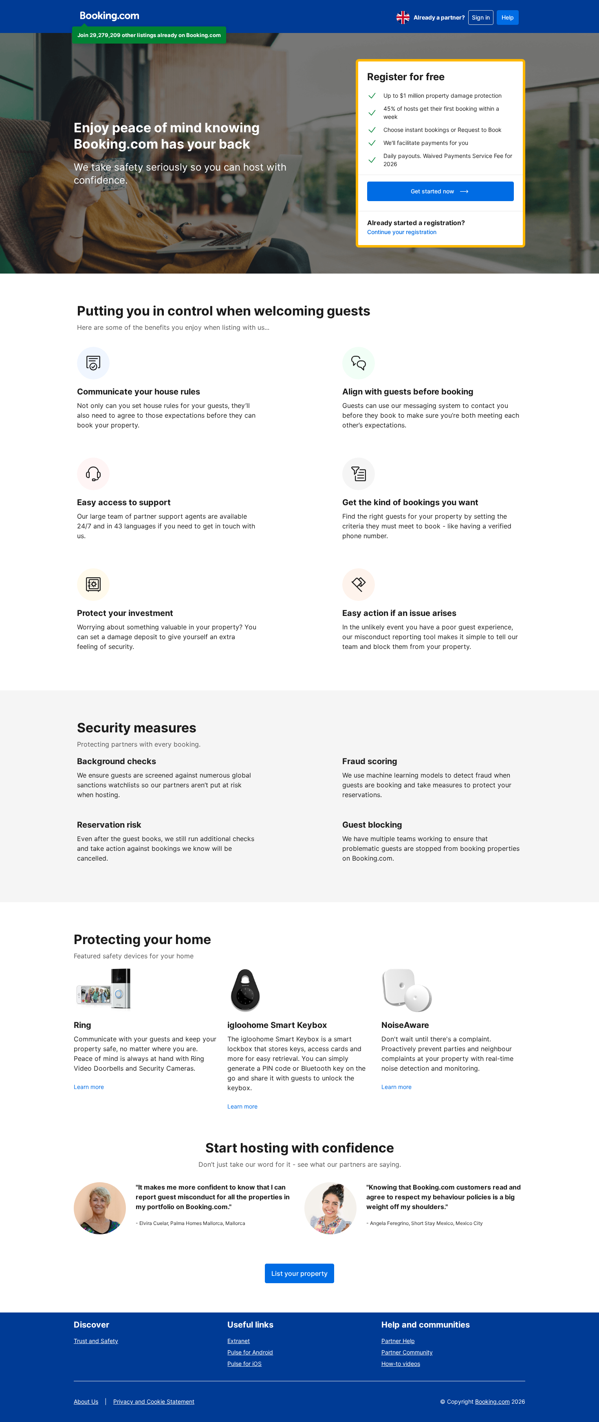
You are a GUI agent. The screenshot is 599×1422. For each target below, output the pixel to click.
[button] (149, 35)
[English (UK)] (403, 17)
